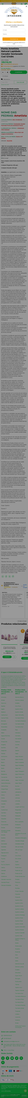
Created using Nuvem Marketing (14, 45)
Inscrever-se (14, 39)
